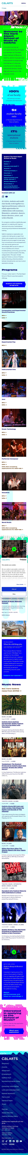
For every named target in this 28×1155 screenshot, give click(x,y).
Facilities (7, 175)
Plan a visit (6, 1097)
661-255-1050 (6, 1130)
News (6, 164)
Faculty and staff (10, 166)
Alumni (6, 168)
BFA (3, 315)
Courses (7, 173)
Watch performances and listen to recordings (12, 994)
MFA (3, 318)
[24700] (4, 1144)
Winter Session (10, 181)
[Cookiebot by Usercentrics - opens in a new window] (20, 560)
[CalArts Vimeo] (17, 1141)
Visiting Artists (10, 170)
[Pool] (12, 1144)
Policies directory (8, 1093)
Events (6, 161)
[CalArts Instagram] (3, 1141)
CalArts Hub (6, 1078)
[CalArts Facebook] (14, 1141)
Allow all (14, 589)
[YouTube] (6, 196)
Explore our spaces (12, 675)
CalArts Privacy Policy (10, 1116)
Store (4, 1104)
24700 (13, 719)
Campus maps (7, 1100)
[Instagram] (3, 196)
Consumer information (10, 1086)
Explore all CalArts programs (14, 284)
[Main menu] (24, 3)
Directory (5, 1063)
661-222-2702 (6, 1134)
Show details (20, 584)
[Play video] (14, 549)
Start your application (14, 1031)
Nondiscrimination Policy (11, 1081)
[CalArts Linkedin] (10, 1141)
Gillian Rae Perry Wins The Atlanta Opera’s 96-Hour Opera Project (14, 850)
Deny (14, 594)
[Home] (7, 3)
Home (4, 8)
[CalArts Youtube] (21, 1141)
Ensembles (8, 183)
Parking (4, 1109)
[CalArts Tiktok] (6, 1141)
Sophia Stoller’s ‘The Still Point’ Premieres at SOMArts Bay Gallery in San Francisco (14, 931)
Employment (6, 1074)
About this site (7, 1113)
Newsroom (6, 1070)
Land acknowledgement (11, 1090)
